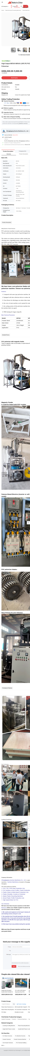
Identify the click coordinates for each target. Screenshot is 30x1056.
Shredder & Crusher (19, 1012)
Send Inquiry (14, 77)
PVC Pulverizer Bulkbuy (21, 1042)
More (2, 1045)
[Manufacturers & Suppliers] (15, 2)
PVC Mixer (3, 1012)
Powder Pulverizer (7, 1039)
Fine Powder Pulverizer (8, 1042)
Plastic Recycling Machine (24, 1025)
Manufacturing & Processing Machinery (13, 10)
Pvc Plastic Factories (7, 1036)
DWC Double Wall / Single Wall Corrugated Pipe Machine (21, 1007)
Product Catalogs (22, 1004)
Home (2, 10)
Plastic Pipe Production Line (7, 1007)
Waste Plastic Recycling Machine (8, 1009)
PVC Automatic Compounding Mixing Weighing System (21, 1009)
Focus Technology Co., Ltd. (18, 1050)
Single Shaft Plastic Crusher (9, 1029)
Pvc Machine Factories (20, 1036)
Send (14, 966)
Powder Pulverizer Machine (20, 1039)
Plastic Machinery (25, 10)
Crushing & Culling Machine (9, 1025)
